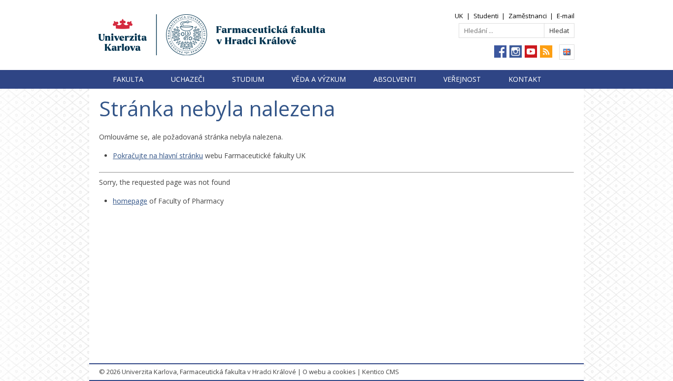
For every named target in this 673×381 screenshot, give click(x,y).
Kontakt (524, 79)
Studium (248, 79)
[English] (566, 52)
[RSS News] (546, 51)
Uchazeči (187, 79)
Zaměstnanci (527, 15)
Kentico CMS (380, 371)
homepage (130, 201)
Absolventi (394, 79)
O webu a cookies (329, 371)
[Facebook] (500, 51)
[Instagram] (515, 51)
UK (459, 15)
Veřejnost (462, 79)
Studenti (486, 15)
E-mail (565, 15)
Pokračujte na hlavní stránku (158, 155)
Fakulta (128, 79)
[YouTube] (531, 51)
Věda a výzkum (319, 79)
